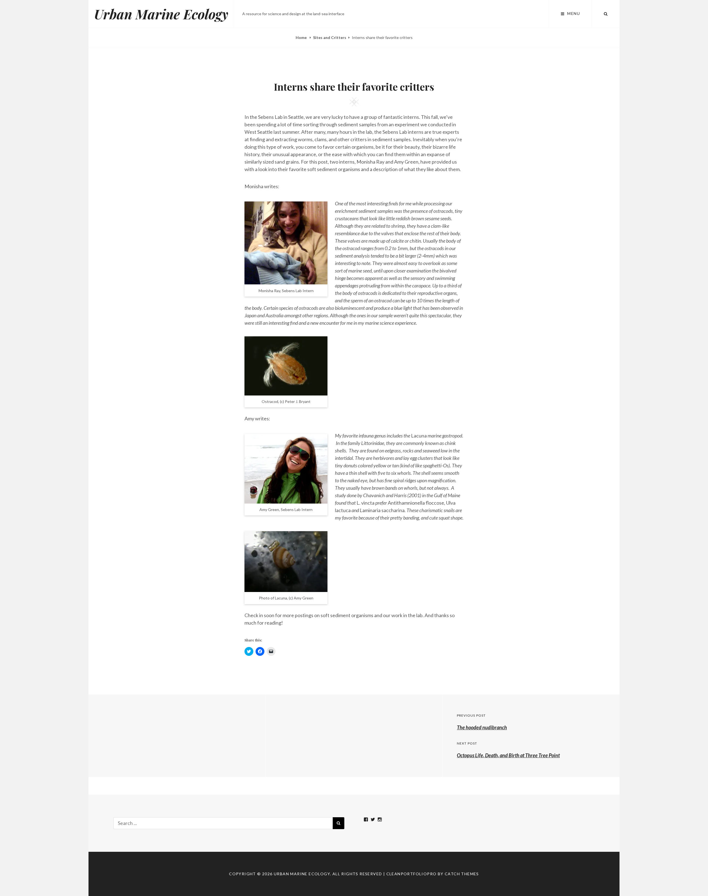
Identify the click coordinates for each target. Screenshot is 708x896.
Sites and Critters (329, 37)
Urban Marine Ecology (161, 14)
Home (302, 37)
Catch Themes (462, 873)
